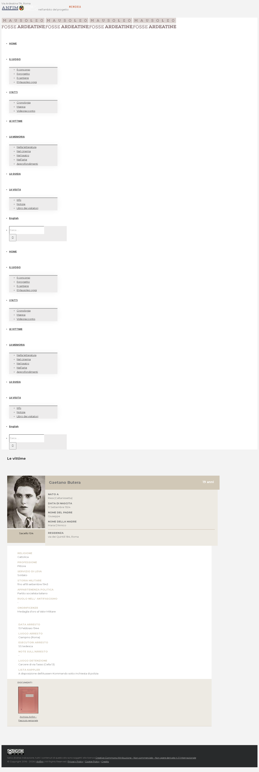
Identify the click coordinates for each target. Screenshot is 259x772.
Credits (105, 761)
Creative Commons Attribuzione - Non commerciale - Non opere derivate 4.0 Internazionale (145, 757)
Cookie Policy (92, 761)
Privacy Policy (75, 761)
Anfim (39, 761)
